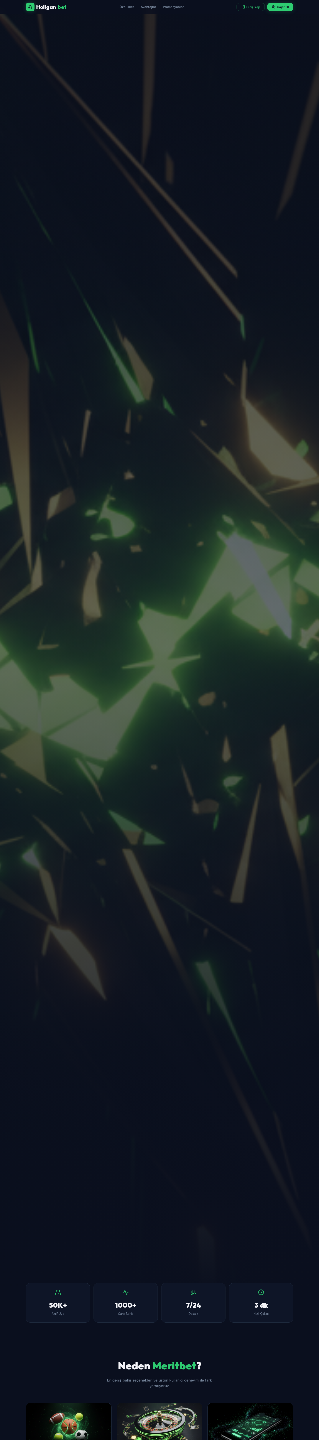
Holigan (51, 7)
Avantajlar (148, 7)
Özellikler (127, 7)
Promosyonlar (173, 7)
